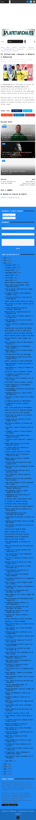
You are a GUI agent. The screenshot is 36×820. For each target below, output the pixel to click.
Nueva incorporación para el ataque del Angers (19, 546)
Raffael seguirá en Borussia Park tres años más (18, 709)
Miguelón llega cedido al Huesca (13, 171)
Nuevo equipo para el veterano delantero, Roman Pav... (15, 657)
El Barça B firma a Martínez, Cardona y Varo (19, 440)
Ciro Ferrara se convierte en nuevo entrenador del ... (17, 649)
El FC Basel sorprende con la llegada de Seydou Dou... (19, 579)
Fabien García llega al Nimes (15, 529)
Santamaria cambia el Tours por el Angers (17, 697)
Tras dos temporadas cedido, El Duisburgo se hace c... (16, 685)
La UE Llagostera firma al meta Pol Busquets (17, 475)
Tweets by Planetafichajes (10, 197)
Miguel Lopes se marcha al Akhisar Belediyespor (17, 459)
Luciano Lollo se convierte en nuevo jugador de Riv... (18, 419)
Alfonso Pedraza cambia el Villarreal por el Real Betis (17, 136)
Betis (4, 126)
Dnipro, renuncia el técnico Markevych (18, 361)
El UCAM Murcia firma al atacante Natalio (17, 404)
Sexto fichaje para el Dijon (15, 531)
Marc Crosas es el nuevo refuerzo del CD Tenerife (19, 304)
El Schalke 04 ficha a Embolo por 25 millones (18, 744)
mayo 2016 (9, 761)
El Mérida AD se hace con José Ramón (18, 354)
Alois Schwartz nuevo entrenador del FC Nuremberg (19, 757)
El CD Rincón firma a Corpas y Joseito (18, 382)
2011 (5, 774)
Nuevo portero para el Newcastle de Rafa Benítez (19, 467)
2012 (5, 771)
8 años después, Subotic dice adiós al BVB (18, 716)
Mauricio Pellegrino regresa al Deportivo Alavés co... (16, 724)
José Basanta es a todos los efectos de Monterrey (19, 368)
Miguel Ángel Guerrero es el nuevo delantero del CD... (17, 444)
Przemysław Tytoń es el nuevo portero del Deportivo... (18, 393)
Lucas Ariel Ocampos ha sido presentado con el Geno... (19, 483)
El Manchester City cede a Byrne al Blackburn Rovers (17, 495)
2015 (5, 764)
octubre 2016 (10, 270)
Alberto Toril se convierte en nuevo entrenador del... (18, 566)
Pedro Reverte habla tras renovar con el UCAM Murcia (19, 624)
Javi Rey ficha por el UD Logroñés (17, 412)
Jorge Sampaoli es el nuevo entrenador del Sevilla (18, 628)
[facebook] (27, 2)
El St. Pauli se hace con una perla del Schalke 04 (19, 681)
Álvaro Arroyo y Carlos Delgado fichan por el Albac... (18, 583)
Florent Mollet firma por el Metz (17, 534)
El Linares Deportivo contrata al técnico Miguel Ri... (17, 448)
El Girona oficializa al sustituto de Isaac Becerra (18, 298)
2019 (5, 258)
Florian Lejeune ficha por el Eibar (17, 451)
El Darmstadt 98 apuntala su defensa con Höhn (19, 517)
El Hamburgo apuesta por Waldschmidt (18, 401)
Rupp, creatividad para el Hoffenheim (18, 407)
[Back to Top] (18, 817)
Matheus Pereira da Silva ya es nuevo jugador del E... (18, 562)
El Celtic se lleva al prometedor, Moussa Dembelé (17, 574)
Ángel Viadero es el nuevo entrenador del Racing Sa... (18, 728)
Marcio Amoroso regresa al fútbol (17, 282)
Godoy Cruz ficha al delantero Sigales (18, 410)
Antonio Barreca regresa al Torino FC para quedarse (18, 640)
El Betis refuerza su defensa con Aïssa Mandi (19, 324)
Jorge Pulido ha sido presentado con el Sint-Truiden (19, 653)
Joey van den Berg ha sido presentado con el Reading (18, 554)
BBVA (8, 47)
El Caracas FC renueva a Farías (16, 501)
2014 (5, 766)
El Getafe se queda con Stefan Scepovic (19, 506)
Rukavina (31, 47)
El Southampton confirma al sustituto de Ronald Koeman (19, 389)
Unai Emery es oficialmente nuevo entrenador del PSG (17, 591)
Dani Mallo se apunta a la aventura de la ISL (18, 424)
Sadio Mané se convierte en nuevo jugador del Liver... (17, 611)
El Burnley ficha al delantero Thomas (18, 371)
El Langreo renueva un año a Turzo (17, 713)
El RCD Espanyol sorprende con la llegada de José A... (17, 570)
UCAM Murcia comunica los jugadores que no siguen (19, 701)
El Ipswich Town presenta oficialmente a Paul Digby (19, 587)
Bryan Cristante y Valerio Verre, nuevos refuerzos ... (19, 677)
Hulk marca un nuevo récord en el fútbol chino (19, 397)
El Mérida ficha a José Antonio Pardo (18, 499)
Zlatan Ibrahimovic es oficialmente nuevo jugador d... (17, 347)
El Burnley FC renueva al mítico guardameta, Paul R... (16, 665)
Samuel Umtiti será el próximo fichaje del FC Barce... (19, 351)
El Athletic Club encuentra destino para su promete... (19, 636)
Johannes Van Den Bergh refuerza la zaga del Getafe (19, 521)
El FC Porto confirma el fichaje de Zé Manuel (19, 558)
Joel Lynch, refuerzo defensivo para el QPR (19, 428)
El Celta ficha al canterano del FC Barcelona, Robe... (17, 471)
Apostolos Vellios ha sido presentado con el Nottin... (18, 479)
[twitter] (31, 2)
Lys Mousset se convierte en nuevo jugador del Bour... (17, 374)
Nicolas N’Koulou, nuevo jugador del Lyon (18, 339)
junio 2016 (9, 280)
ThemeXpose (13, 811)
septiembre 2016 (11, 273)
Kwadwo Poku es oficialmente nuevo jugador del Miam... (17, 436)
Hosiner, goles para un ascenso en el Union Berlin (18, 509)
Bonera (14, 47)
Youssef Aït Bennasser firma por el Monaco (17, 693)
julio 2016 (9, 278)
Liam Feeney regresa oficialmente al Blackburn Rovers (18, 661)
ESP (4, 143)
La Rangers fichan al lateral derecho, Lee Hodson (18, 432)
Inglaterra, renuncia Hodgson (15, 621)
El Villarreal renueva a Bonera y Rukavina (17, 615)
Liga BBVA (22, 47)
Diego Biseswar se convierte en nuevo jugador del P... (18, 320)
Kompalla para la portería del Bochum (18, 328)
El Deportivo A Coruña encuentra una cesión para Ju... (18, 550)
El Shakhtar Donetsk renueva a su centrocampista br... (17, 603)
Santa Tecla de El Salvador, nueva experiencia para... (17, 285)
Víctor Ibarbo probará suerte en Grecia (19, 301)
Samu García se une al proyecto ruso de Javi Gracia (19, 378)
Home (2, 41)
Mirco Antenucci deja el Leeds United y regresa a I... (19, 343)
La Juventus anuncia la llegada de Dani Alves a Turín (19, 720)
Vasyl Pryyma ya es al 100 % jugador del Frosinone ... (19, 595)
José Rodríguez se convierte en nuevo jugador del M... (18, 357)
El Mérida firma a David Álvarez (16, 504)
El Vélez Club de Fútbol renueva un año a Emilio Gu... (19, 748)
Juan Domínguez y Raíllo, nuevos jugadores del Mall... (16, 491)
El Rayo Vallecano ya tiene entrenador (18, 619)
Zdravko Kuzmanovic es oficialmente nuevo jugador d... (17, 385)
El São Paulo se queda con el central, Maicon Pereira (18, 415)
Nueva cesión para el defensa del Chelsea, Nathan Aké (17, 487)
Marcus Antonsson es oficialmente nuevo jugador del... (19, 599)
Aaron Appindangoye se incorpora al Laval (17, 542)
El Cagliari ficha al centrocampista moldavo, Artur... (18, 293)
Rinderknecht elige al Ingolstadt (17, 536)
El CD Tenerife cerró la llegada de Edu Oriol (19, 669)
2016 (5, 263)
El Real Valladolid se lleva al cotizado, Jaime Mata (16, 308)
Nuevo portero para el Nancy (15, 539)
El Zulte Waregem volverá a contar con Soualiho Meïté (18, 645)
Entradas (7, 215)
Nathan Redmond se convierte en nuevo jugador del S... (18, 740)
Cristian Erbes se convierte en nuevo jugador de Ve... (18, 463)
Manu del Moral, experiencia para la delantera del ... (18, 312)
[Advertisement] (18, 16)
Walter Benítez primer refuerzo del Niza (19, 335)
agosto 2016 (9, 275)
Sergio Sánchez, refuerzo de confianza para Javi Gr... (18, 673)
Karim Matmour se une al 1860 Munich (18, 330)
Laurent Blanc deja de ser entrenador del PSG (18, 705)
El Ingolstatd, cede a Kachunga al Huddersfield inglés (17, 753)
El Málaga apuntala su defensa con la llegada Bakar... (18, 632)
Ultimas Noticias (8, 49)
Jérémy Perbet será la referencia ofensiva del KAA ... (17, 455)
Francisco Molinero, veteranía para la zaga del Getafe (18, 732)
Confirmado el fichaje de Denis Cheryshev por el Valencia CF (17, 153)
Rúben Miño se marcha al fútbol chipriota (16, 736)
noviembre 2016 (10, 268)
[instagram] (34, 2)
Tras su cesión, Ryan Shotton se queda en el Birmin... (18, 289)
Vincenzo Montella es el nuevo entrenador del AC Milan (15, 513)
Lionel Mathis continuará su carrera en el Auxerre (19, 525)
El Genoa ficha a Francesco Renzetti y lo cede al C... (18, 316)
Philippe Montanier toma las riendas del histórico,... (19, 689)
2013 (5, 769)
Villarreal (20, 49)
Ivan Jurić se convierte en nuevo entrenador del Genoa (17, 607)
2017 (5, 260)
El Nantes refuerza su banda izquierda (18, 333)
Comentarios (8, 218)
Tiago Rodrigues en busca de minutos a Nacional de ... (18, 364)
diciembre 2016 (10, 265)
